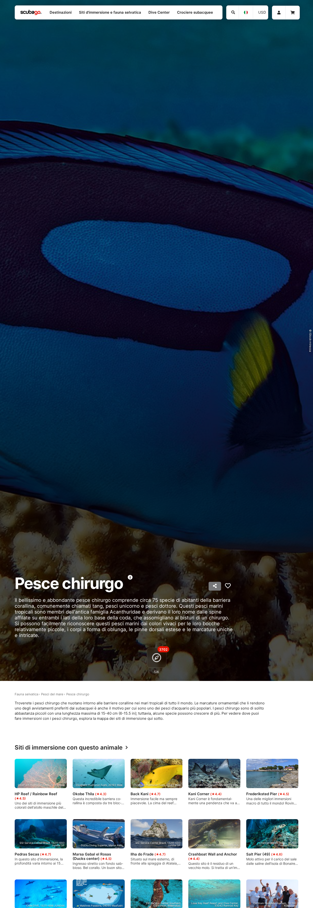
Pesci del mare (52, 694)
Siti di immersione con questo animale (69, 747)
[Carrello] (292, 13)
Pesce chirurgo (77, 694)
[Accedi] (278, 13)
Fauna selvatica (26, 694)
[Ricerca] (232, 12)
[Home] (31, 12)
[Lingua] (246, 12)
